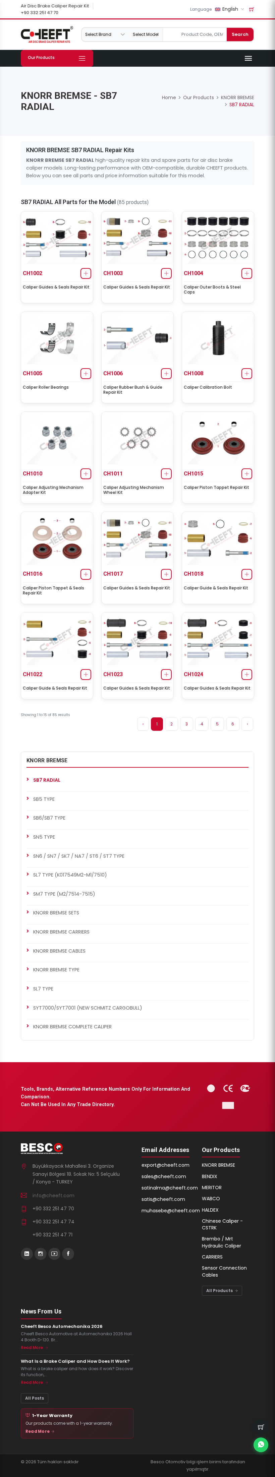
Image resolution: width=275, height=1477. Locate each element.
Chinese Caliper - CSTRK (222, 1224)
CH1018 (193, 574)
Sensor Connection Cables (224, 1271)
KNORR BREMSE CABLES (59, 951)
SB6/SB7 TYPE (49, 818)
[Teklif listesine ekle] (85, 273)
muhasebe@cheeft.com (171, 1210)
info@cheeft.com (53, 1195)
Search (240, 34)
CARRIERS (212, 1257)
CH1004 (193, 273)
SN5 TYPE (44, 837)
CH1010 (32, 473)
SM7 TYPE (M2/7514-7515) (64, 894)
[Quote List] (251, 9)
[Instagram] (41, 1254)
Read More (32, 1347)
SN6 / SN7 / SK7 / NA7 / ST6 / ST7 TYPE (78, 856)
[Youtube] (54, 1254)
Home (169, 97)
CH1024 (193, 674)
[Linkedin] (27, 1254)
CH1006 (113, 373)
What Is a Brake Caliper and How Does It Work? (75, 1361)
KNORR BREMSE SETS (56, 912)
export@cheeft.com (165, 1165)
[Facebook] (68, 1254)
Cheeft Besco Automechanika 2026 (62, 1327)
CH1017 (113, 574)
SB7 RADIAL (46, 780)
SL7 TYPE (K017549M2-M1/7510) (70, 875)
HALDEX (210, 1210)
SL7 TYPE (43, 988)
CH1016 (32, 574)
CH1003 (113, 273)
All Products (220, 1290)
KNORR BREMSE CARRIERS (61, 931)
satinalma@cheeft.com (170, 1187)
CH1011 (113, 473)
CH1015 (193, 473)
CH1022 (32, 674)
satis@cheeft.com (163, 1199)
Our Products (198, 97)
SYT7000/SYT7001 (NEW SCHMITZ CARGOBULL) (87, 1008)
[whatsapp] (261, 1444)
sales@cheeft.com (164, 1176)
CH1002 (32, 273)
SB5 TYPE (44, 799)
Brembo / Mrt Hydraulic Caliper (221, 1242)
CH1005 (32, 373)
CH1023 (113, 674)
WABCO (211, 1198)
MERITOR (212, 1187)
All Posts (34, 1398)
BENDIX (209, 1176)
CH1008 (193, 373)
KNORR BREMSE (237, 97)
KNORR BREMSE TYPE (56, 969)
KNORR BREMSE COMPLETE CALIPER (72, 1026)
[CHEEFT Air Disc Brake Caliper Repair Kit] (47, 34)
